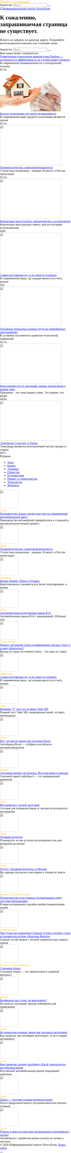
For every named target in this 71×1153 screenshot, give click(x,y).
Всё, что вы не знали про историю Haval (25, 741)
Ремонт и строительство (22, 478)
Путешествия (15, 475)
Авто (10, 462)
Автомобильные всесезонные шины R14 (25, 613)
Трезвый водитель (11, 837)
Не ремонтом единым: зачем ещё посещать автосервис (34, 1032)
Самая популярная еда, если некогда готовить (28, 275)
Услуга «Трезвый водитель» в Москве (23, 869)
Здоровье (13, 468)
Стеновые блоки (10, 968)
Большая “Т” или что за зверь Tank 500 (24, 709)
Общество (13, 472)
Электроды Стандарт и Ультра (19, 443)
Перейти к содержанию (14, 1)
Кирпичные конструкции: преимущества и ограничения (35, 221)
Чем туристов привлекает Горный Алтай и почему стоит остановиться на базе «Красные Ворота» (35, 934)
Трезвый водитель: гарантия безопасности (26, 167)
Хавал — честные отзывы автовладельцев (26, 1099)
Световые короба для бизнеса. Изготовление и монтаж (34, 773)
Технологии (14, 482)
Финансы (13, 485)
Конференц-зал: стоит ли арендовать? (23, 1000)
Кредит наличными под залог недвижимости (28, 113)
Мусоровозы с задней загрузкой (20, 805)
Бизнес (11, 465)
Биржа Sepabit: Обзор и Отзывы (20, 581)
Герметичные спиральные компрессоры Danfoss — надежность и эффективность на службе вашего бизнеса (35, 58)
